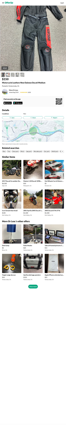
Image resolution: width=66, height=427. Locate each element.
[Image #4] (17, 75)
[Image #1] (3, 75)
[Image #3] (13, 75)
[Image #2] (8, 75)
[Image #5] (22, 75)
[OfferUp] (9, 3)
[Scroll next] (62, 151)
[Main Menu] (3, 3)
